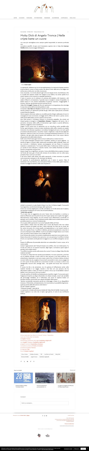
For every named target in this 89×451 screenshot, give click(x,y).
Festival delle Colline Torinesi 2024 (21, 386)
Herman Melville (25, 356)
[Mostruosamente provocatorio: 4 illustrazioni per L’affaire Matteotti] (44, 378)
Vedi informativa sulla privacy (47, 449)
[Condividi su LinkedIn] (27, 361)
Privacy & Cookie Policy (69, 423)
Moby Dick (57, 354)
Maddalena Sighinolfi (44, 356)
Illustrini (28, 415)
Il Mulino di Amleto (34, 354)
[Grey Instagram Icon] (44, 415)
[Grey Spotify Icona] (46, 415)
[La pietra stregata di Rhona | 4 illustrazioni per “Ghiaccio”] (65, 378)
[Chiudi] (87, 449)
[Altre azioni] (68, 32)
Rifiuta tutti (76, 448)
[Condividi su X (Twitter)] (24, 361)
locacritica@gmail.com (48, 428)
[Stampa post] (33, 361)
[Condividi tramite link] (30, 361)
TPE (41, 354)
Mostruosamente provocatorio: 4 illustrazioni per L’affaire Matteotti (44, 386)
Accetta (83, 448)
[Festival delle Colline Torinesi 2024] (23, 378)
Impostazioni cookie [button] (68, 448)
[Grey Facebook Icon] (42, 415)
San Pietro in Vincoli (48, 354)
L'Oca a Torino (24, 354)
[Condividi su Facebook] (21, 361)
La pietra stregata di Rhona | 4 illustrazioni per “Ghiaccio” (65, 386)
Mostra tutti (72, 370)
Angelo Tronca (34, 356)
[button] (21, 18)
